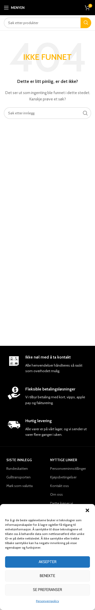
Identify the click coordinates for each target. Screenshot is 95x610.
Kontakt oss (59, 485)
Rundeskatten (17, 468)
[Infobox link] (47, 364)
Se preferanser (47, 589)
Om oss (56, 494)
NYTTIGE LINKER (63, 460)
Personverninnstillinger (68, 468)
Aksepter (47, 562)
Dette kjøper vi (61, 503)
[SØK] (86, 22)
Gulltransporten (18, 477)
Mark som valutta (19, 485)
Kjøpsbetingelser (63, 477)
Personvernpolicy (47, 601)
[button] (87, 510)
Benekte (47, 575)
